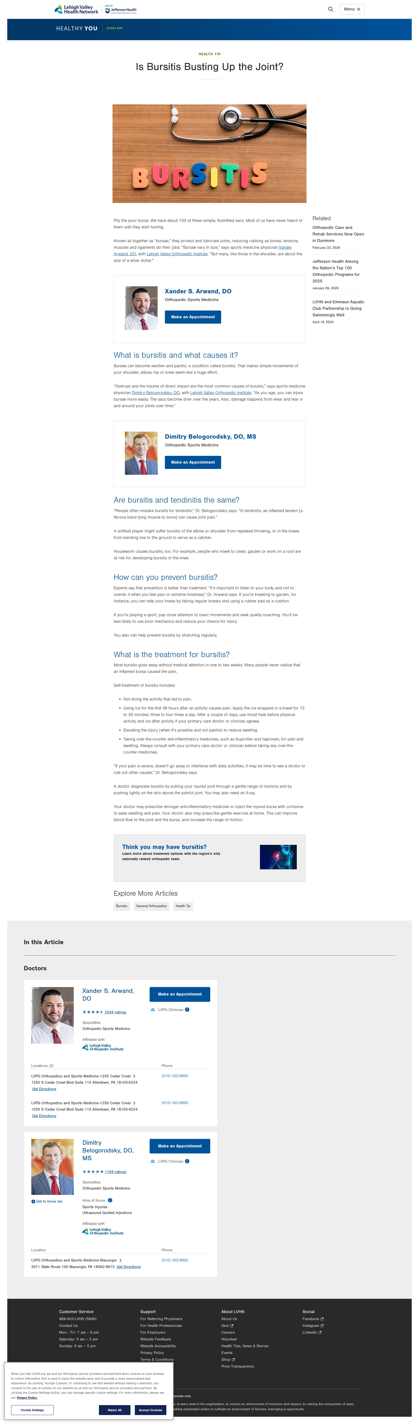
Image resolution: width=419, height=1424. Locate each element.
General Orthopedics (151, 906)
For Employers (152, 1332)
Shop (228, 1359)
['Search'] (330, 9)
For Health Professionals (161, 1325)
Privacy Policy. (27, 1398)
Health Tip (210, 54)
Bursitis (121, 906)
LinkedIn (312, 1332)
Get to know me (49, 1201)
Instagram (313, 1326)
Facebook (313, 1319)
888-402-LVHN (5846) (78, 1319)
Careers (228, 1332)
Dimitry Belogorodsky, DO (156, 392)
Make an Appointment (193, 316)
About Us (229, 1319)
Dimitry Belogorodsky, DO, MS (210, 436)
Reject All (114, 1410)
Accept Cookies (150, 1410)
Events (227, 1353)
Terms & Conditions (157, 1359)
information (187, 1009)
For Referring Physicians (161, 1319)
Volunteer (229, 1339)
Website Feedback (155, 1339)
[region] (89, 1391)
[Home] (95, 9)
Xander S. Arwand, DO (198, 291)
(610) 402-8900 (175, 1076)
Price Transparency (237, 1366)
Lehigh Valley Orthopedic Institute (177, 254)
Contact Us (68, 1325)
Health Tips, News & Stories (244, 1346)
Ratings (115, 1012)
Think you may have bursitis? (164, 847)
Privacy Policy (152, 1353)
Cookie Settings (32, 1410)
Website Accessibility (158, 1346)
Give (227, 1326)
